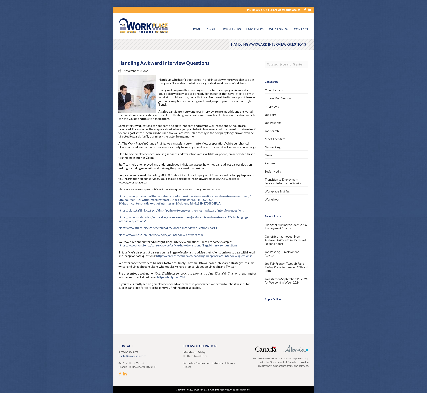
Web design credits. (240, 389)
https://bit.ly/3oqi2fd (171, 277)
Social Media (273, 171)
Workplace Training (277, 191)
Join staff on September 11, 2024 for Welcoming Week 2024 (286, 280)
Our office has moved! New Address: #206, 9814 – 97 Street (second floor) (285, 240)
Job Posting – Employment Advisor (282, 253)
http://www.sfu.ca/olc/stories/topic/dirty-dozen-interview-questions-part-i (167, 228)
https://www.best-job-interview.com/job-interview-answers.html (160, 235)
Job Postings (273, 122)
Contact (301, 29)
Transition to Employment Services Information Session (283, 181)
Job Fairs (270, 114)
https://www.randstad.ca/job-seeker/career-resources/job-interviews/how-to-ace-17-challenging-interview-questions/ (183, 219)
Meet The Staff (275, 139)
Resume (270, 163)
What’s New (278, 29)
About (211, 29)
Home (196, 29)
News (268, 155)
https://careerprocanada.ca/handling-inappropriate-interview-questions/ (204, 256)
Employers (255, 29)
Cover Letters (274, 90)
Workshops (272, 199)
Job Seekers (232, 29)
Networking (273, 147)
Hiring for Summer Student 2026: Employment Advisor (286, 226)
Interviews (272, 106)
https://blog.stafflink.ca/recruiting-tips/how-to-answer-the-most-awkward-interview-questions (181, 210)
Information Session (278, 98)
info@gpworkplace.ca (286, 9)
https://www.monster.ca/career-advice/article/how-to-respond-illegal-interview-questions (177, 245)
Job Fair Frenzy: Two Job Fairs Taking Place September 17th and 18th (286, 267)
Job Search (272, 131)
